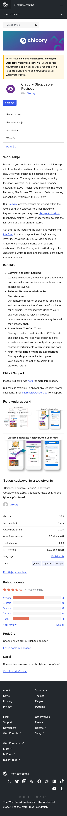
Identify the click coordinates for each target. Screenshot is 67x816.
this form (8, 234)
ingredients (48, 563)
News (6, 695)
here (30, 380)
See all (60, 624)
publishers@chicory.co (35, 392)
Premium (12, 204)
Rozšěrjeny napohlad (15, 572)
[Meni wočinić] (62, 4)
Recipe (59, 563)
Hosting (7, 701)
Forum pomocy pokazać (17, 648)
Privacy (7, 706)
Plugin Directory (11, 14)
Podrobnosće (14, 114)
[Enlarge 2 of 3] (59, 410)
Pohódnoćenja (14, 122)
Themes (39, 695)
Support (7, 722)
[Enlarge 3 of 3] (59, 437)
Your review (10, 624)
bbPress (9, 754)
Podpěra (11, 146)
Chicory (31, 93)
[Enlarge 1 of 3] (28, 410)
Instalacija (12, 130)
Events (39, 722)
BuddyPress (11, 759)
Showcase (41, 690)
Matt (7, 748)
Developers (9, 727)
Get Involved (42, 716)
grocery (37, 563)
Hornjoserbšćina (19, 773)
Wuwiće (10, 138)
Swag (40, 733)
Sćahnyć (9, 102)
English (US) (57, 556)
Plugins (39, 701)
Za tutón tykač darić (15, 671)
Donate (41, 727)
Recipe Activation (49, 213)
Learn (6, 716)
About (6, 690)
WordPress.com (13, 743)
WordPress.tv (12, 733)
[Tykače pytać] (36, 25)
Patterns (40, 706)
